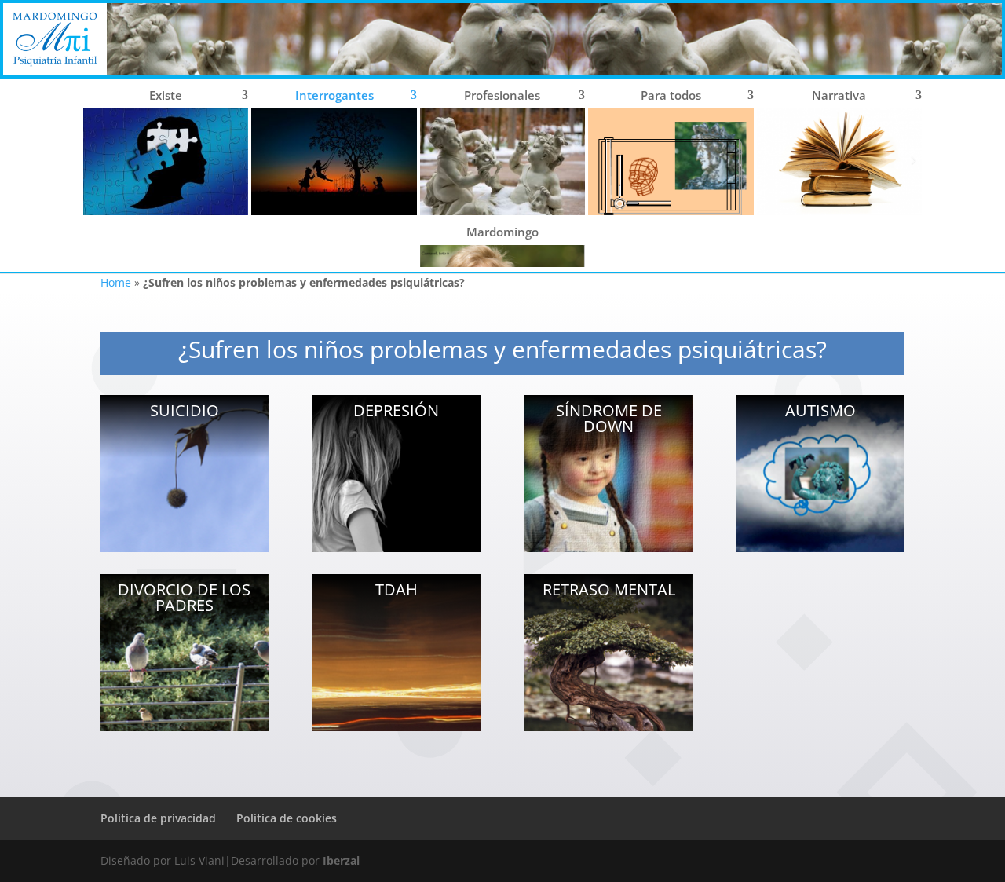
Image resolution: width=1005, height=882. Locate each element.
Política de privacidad (158, 818)
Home (115, 282)
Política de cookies (286, 818)
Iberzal (341, 860)
